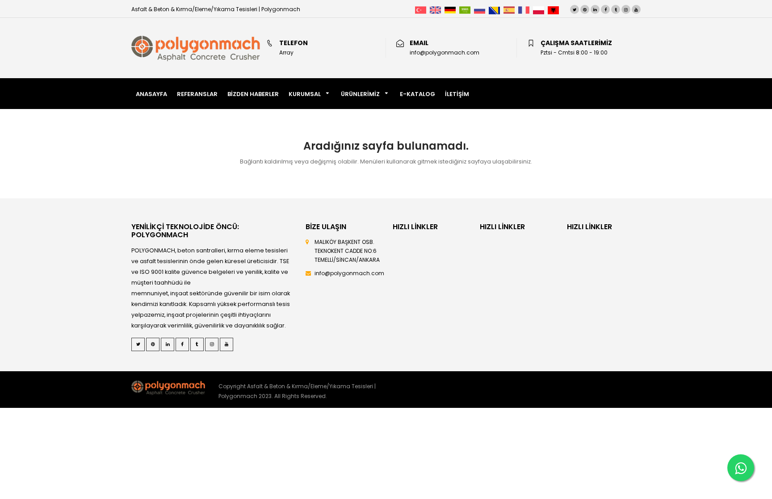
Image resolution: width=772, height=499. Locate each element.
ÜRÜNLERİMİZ (360, 94)
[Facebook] (605, 9)
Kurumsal (305, 94)
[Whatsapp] (740, 467)
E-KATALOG (417, 94)
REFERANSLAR (197, 94)
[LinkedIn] (595, 9)
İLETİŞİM (457, 94)
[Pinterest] (584, 9)
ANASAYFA (151, 94)
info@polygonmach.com (349, 273)
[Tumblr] (615, 9)
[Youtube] (636, 9)
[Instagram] (625, 9)
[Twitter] (574, 9)
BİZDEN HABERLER (253, 94)
